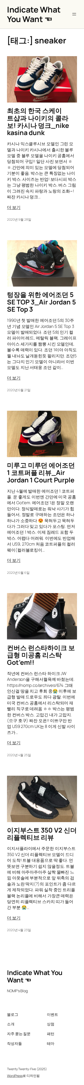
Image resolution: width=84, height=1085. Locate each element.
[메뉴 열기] (74, 14)
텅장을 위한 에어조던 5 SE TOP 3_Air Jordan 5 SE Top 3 (41, 302)
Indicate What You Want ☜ (34, 14)
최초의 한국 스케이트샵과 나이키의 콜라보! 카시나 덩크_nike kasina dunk (38, 121)
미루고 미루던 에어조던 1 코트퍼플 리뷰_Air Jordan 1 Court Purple (41, 473)
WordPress (15, 1075)
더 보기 (14, 207)
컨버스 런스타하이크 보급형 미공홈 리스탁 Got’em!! (41, 655)
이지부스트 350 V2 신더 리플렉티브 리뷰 (42, 834)
